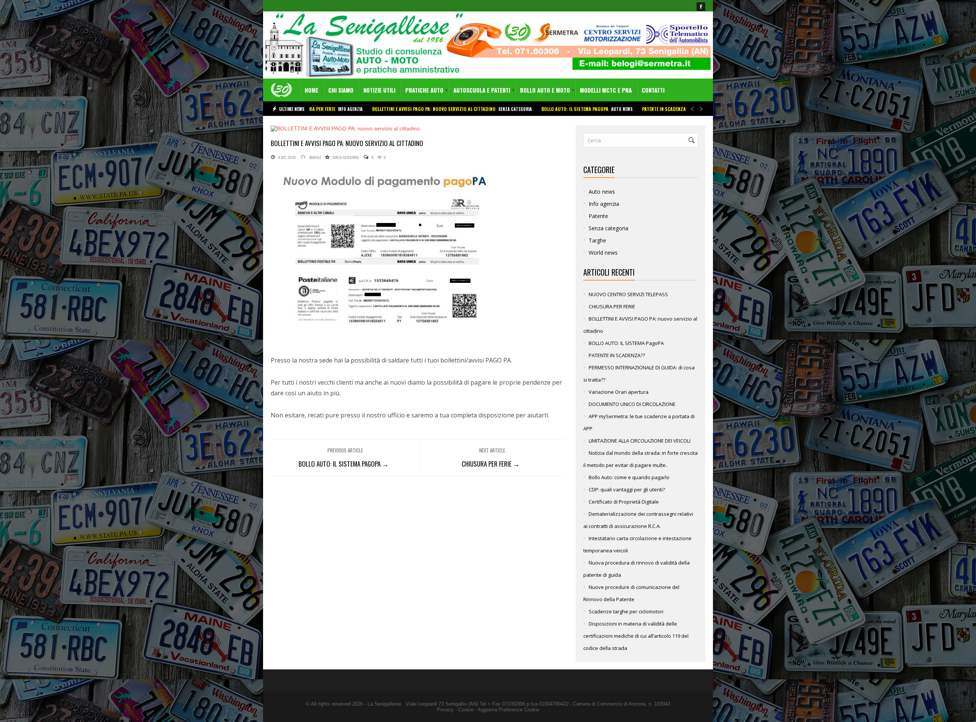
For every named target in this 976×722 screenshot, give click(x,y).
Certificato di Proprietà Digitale (624, 501)
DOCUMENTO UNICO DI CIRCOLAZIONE (632, 404)
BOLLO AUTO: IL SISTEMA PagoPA (520, 109)
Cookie (466, 709)
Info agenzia (604, 203)
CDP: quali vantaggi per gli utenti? (627, 489)
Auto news (567, 109)
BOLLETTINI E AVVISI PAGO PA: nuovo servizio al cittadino (379, 109)
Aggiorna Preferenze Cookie (508, 709)
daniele (315, 157)
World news (603, 252)
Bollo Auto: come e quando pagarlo (629, 477)
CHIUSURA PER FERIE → (491, 463)
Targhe (597, 240)
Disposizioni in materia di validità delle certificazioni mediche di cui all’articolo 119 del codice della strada (636, 635)
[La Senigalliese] (281, 90)
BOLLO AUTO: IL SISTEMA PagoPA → (343, 463)
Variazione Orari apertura (619, 391)
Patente (646, 109)
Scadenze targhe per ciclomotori (626, 611)
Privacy (445, 709)
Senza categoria (460, 109)
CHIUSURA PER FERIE (612, 306)
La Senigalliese (384, 704)
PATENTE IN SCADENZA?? (611, 109)
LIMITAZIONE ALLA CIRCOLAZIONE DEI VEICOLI (639, 440)
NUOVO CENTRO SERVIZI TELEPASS (628, 294)
